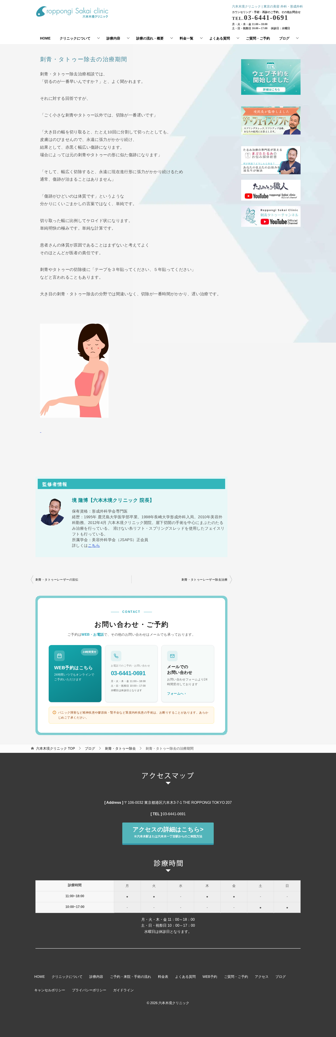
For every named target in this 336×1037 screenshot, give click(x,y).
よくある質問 (219, 38)
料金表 (163, 977)
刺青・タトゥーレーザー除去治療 (204, 579)
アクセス (262, 977)
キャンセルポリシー (49, 990)
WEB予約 (210, 977)
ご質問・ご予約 (258, 38)
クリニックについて (75, 38)
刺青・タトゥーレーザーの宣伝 (56, 579)
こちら (94, 545)
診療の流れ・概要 (150, 38)
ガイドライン (123, 990)
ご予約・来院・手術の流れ (130, 977)
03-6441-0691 (128, 673)
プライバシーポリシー (89, 990)
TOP (55, 748)
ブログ (284, 38)
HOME (45, 38)
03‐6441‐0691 (174, 814)
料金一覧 (186, 38)
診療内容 (113, 38)
